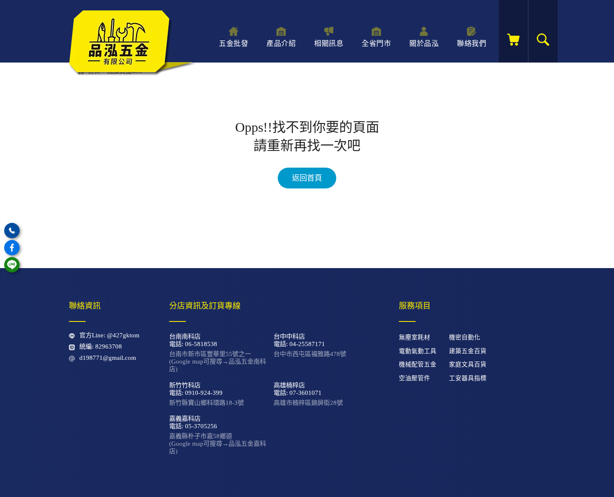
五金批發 (233, 44)
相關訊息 (328, 44)
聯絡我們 (471, 44)
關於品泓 (424, 44)
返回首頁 (307, 178)
